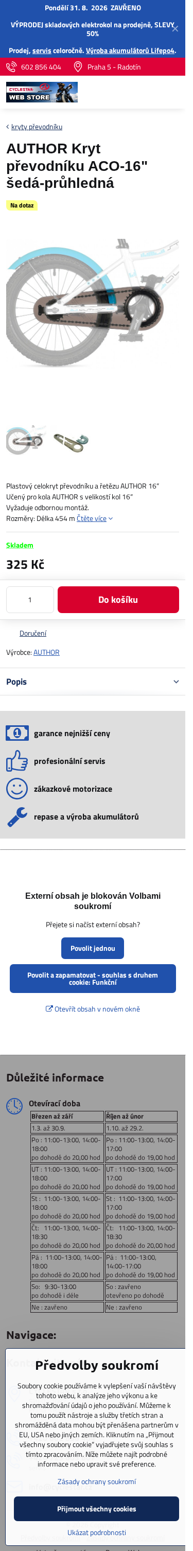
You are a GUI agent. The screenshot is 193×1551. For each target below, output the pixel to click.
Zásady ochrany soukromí (97, 1481)
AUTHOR (46, 652)
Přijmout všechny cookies (96, 1508)
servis (41, 50)
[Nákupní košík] (148, 92)
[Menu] (173, 92)
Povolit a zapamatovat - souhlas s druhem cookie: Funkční (92, 978)
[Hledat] (123, 92)
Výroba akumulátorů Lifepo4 (130, 50)
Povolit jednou (93, 948)
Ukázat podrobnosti (96, 1532)
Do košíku (118, 599)
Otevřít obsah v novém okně (96, 1008)
